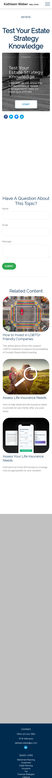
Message (6, 241)
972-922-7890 (29, 734)
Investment (26, 763)
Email (5, 225)
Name (5, 208)
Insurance (26, 768)
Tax (26, 771)
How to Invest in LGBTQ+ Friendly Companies (21, 337)
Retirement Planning (26, 760)
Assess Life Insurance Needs (24, 398)
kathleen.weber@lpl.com (26, 743)
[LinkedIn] (26, 747)
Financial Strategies (26, 774)
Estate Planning (26, 765)
